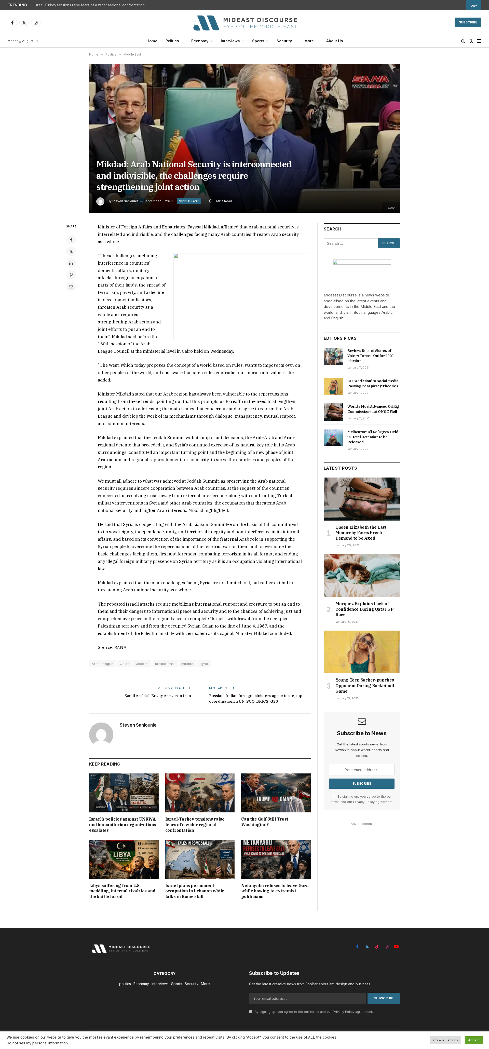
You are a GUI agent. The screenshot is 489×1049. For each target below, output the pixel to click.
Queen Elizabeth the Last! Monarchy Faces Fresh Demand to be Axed (361, 533)
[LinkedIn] (71, 263)
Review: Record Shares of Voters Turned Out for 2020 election (370, 355)
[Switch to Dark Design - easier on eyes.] (471, 41)
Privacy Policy (364, 802)
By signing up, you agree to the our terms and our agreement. (313, 1012)
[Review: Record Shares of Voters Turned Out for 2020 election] (333, 356)
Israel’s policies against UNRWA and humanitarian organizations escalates (122, 824)
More (309, 41)
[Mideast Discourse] (244, 22)
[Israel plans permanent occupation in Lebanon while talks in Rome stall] (200, 859)
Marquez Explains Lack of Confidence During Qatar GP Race (364, 609)
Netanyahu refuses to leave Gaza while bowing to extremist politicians (275, 891)
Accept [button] (474, 1040)
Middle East (189, 201)
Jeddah (142, 664)
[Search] (463, 41)
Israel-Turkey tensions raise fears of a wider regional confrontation (90, 5)
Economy (199, 41)
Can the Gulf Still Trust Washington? (264, 821)
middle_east (165, 664)
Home (151, 41)
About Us (334, 41)
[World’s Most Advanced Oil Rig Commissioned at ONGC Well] (333, 412)
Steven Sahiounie (125, 201)
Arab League (102, 664)
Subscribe (468, 22)
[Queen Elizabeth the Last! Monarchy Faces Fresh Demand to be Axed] (362, 499)
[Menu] (479, 41)
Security (284, 41)
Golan (125, 664)
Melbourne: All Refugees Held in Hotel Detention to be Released (372, 437)
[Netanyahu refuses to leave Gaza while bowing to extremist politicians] (276, 859)
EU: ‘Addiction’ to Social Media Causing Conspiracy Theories (372, 383)
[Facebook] (71, 239)
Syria (204, 664)
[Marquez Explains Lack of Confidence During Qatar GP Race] (362, 575)
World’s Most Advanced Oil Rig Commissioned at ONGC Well (373, 409)
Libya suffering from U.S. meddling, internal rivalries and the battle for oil (122, 891)
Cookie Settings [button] (445, 1040)
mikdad (187, 664)
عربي (474, 5)
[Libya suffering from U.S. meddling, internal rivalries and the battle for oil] (124, 859)
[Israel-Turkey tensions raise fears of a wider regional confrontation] (200, 792)
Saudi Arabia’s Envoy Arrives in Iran (158, 695)
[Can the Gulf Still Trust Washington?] (276, 792)
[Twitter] (71, 251)
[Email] (71, 286)
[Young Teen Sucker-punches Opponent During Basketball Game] (362, 652)
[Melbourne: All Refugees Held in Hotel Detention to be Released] (333, 437)
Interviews (230, 41)
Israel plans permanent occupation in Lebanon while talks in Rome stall (194, 891)
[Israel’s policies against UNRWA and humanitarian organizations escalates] (124, 792)
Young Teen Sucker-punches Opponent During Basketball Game (364, 685)
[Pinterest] (71, 275)
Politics (172, 41)
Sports (258, 41)
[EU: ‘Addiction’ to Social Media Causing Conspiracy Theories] (333, 386)
